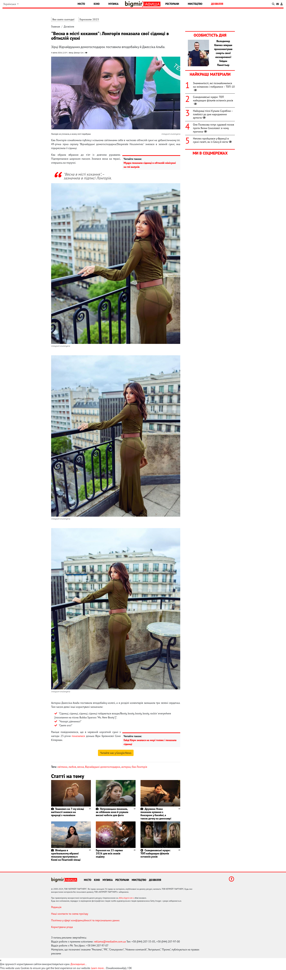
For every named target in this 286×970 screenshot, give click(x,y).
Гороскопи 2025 (89, 19)
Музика (113, 3)
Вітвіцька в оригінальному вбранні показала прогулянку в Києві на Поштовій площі (65, 855)
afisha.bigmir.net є (126, 898)
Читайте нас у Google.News (115, 752)
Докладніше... (79, 964)
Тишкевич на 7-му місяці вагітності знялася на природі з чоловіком (67, 812)
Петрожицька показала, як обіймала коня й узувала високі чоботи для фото (112, 812)
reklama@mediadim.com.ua (110, 941)
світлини (62, 766)
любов (72, 766)
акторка (126, 766)
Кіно (97, 3)
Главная (55, 26)
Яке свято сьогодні (63, 19)
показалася (78, 736)
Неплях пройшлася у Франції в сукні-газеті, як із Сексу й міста (211, 140)
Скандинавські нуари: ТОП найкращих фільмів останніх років (155, 853)
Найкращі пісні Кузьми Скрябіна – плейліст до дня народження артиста (213, 114)
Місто (81, 3)
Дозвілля (217, 3)
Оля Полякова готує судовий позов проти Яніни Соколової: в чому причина (213, 128)
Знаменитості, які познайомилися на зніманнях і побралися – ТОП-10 (214, 84)
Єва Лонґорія (139, 766)
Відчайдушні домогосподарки (102, 766)
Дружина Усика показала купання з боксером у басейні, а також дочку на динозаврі (156, 813)
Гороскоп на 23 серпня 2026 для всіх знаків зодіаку (109, 853)
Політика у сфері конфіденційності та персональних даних (85, 920)
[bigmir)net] (134, 4)
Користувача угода (62, 927)
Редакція (56, 907)
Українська (10, 4)
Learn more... (98, 968)
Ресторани (172, 3)
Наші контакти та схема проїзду (69, 913)
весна (80, 766)
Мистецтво (195, 3)
